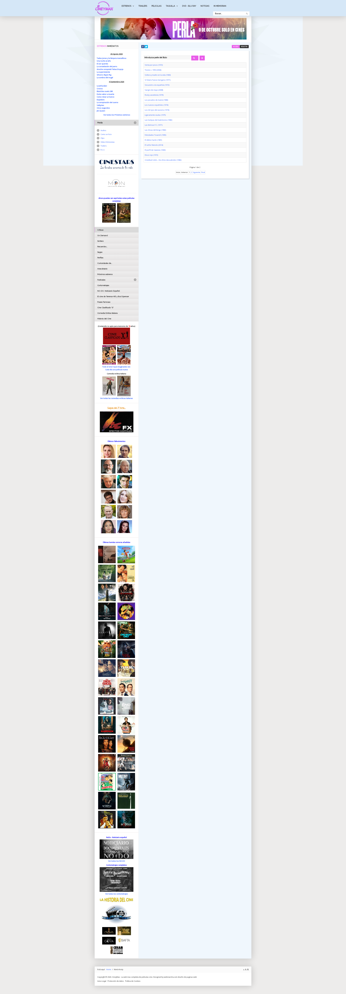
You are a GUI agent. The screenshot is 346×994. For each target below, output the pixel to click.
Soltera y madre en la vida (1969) (158, 75)
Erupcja (120, 69)
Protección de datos (116, 981)
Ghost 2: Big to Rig (104, 75)
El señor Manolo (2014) (154, 145)
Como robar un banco (105, 97)
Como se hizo (106, 134)
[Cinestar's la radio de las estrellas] (116, 164)
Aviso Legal (101, 981)
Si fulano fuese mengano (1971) (157, 80)
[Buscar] (194, 58)
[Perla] (174, 28)
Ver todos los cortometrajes (116, 894)
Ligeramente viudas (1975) (155, 115)
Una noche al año (104, 61)
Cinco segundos (103, 108)
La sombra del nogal (105, 77)
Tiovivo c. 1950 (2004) (153, 70)
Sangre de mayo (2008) (154, 90)
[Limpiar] (202, 58)
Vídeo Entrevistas (108, 142)
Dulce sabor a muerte (105, 94)
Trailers (142, 6)
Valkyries (100, 105)
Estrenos (126, 6)
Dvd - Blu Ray (189, 6)
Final (203, 172)
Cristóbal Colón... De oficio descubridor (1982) (163, 160)
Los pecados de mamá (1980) (156, 100)
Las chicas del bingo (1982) (155, 130)
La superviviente (103, 72)
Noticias (205, 6)
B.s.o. (103, 149)
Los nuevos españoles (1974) (156, 105)
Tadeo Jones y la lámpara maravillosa (111, 58)
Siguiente (196, 172)
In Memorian (220, 6)
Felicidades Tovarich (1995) (155, 135)
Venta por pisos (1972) (154, 65)
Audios (103, 130)
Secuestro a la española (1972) (157, 85)
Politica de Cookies (132, 981)
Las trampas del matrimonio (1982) (158, 120)
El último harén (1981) (153, 140)
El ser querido (102, 63)
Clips (102, 138)
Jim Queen (101, 111)
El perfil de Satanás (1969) (155, 150)
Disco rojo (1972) (151, 155)
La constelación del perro (107, 66)
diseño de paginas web (187, 977)
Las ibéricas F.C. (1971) (153, 125)
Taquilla (170, 6)
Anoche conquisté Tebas (107, 69)
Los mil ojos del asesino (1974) (157, 110)
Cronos (100, 88)
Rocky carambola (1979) (154, 95)
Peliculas (156, 6)
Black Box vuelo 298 (105, 91)
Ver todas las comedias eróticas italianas (116, 398)
